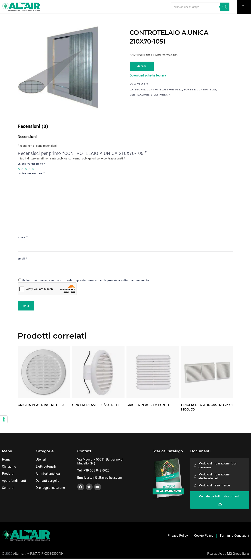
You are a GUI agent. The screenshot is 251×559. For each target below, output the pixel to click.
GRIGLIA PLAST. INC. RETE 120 (41, 405)
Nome (23, 237)
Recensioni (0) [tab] (33, 126)
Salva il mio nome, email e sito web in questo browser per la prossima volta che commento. (86, 280)
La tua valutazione (31, 164)
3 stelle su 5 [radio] (26, 169)
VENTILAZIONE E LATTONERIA (150, 95)
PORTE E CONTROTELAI (200, 89)
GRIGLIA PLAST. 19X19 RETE (148, 405)
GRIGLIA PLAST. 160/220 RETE (96, 405)
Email (23, 258)
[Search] (224, 7)
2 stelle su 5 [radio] (22, 169)
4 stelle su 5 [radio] (29, 169)
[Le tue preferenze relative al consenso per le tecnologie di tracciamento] (3, 419)
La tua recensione (31, 173)
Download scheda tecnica (148, 75)
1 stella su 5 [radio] (19, 169)
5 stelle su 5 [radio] (33, 169)
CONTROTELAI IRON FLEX (164, 89)
